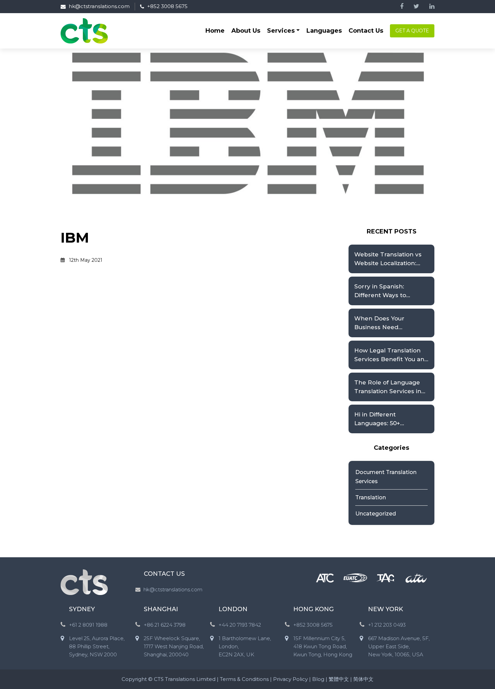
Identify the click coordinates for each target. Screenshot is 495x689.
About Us (245, 30)
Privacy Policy (290, 679)
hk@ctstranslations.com (99, 6)
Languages (324, 30)
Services (281, 30)
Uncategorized (375, 513)
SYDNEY (82, 609)
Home (215, 30)
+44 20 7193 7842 (240, 625)
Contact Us (366, 30)
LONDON (233, 609)
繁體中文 (339, 679)
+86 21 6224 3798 (165, 625)
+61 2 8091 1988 (88, 625)
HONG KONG (313, 609)
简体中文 (363, 679)
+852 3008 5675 (167, 6)
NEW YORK (385, 609)
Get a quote (412, 31)
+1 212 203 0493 (387, 625)
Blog (318, 679)
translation (370, 497)
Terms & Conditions (244, 679)
